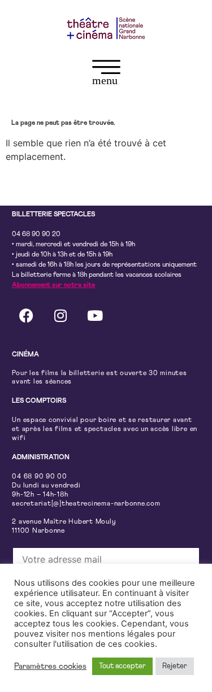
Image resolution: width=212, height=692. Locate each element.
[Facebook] (26, 316)
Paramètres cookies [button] (50, 666)
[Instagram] (60, 316)
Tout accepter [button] (122, 666)
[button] (106, 74)
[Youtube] (95, 316)
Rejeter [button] (174, 666)
